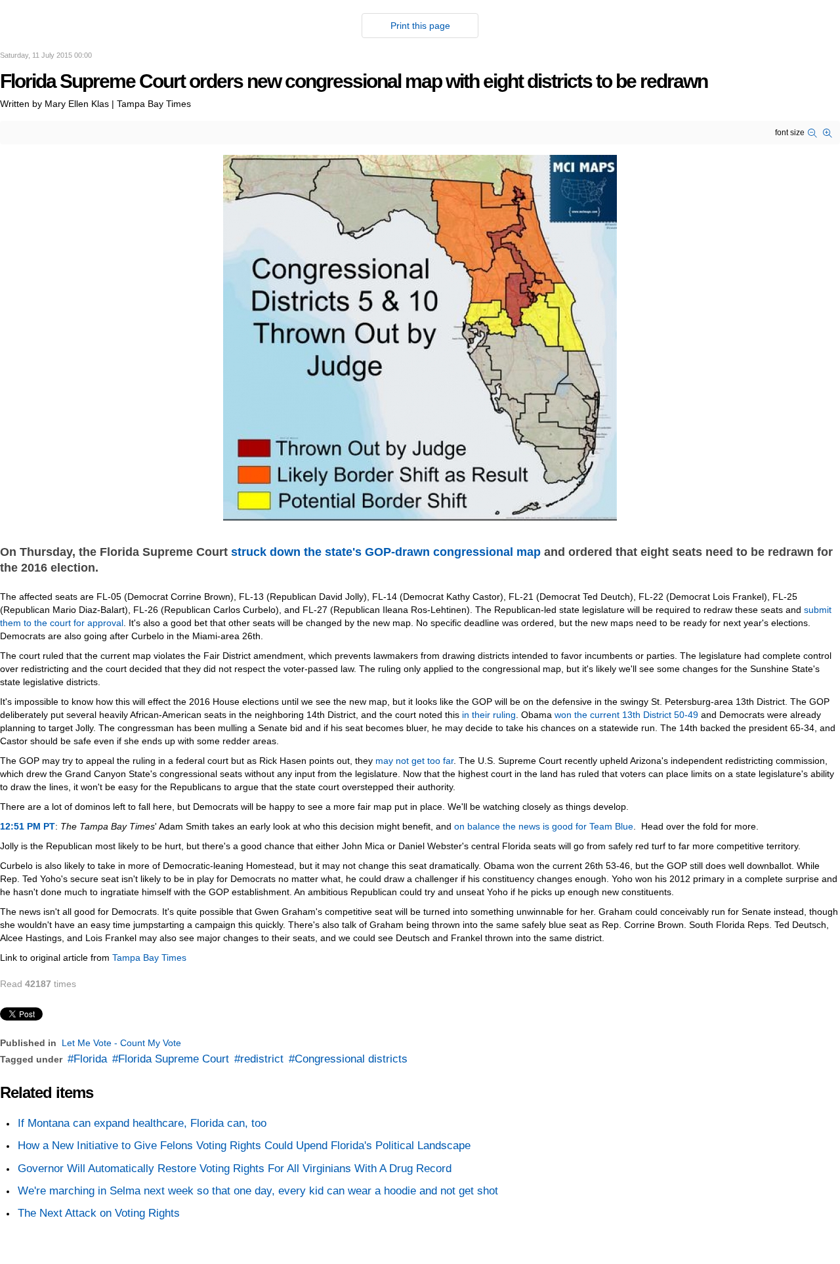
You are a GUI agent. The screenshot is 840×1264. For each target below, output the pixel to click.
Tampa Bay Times (149, 957)
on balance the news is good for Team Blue (543, 826)
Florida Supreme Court (173, 1059)
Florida (90, 1059)
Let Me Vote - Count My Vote (121, 1043)
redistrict (262, 1059)
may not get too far (414, 760)
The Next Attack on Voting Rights (99, 1213)
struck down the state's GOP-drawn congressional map (386, 551)
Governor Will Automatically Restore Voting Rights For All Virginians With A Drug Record (235, 1168)
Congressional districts (351, 1059)
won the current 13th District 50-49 (626, 714)
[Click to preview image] (420, 336)
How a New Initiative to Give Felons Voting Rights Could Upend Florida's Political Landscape (244, 1145)
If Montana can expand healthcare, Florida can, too (142, 1123)
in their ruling (489, 714)
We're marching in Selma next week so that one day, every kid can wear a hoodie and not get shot (258, 1191)
